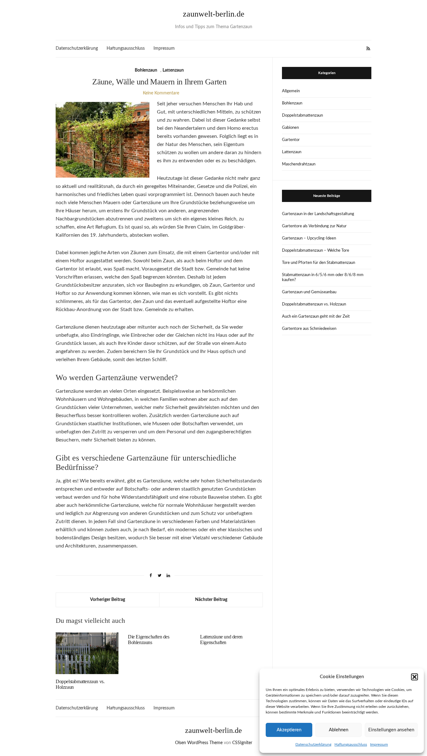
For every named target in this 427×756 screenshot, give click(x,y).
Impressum (379, 744)
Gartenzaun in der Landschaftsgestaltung (318, 214)
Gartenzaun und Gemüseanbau (309, 292)
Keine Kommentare (161, 93)
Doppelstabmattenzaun (302, 115)
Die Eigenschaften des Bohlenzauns (148, 639)
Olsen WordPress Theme (199, 743)
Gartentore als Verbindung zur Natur (314, 226)
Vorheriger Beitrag (107, 599)
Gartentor (291, 140)
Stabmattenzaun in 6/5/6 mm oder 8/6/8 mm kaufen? (323, 277)
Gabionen (290, 128)
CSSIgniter (242, 743)
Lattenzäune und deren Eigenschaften (221, 639)
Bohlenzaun (146, 70)
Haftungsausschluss (350, 744)
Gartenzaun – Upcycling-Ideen (309, 238)
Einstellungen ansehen (391, 730)
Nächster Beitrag (211, 599)
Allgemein (291, 91)
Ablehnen (338, 730)
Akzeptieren (289, 730)
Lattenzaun (173, 70)
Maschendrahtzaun (298, 164)
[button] (414, 677)
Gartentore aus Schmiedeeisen (309, 329)
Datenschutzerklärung (313, 744)
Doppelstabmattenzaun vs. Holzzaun (314, 304)
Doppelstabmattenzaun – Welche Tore (315, 251)
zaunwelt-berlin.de (213, 13)
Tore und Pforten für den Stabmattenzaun (318, 263)
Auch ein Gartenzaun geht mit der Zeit (316, 317)
